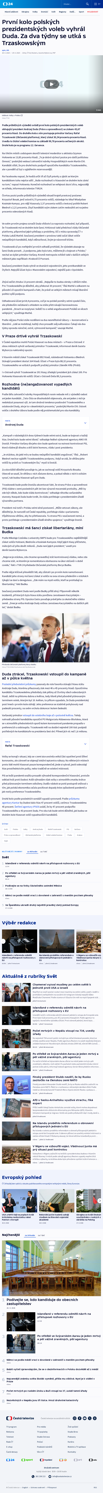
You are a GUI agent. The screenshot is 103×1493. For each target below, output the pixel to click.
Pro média (41, 1426)
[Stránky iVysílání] (46, 1459)
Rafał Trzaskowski (54, 829)
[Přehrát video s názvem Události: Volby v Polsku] (51, 84)
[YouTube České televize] (85, 1418)
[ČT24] (8, 4)
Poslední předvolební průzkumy (19, 684)
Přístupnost (52, 1487)
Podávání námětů (44, 1447)
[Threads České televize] (95, 1418)
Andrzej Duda (38, 829)
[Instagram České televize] (75, 1418)
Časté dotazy (11, 1452)
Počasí (40, 1442)
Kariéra (71, 1442)
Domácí (44, 11)
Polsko (15, 829)
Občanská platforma (33, 835)
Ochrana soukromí (38, 1487)
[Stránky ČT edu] (93, 1459)
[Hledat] (87, 4)
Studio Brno (73, 1431)
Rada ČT (9, 1442)
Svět (54, 11)
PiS (68, 829)
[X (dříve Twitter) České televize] (90, 1418)
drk (7, 50)
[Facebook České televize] (80, 1418)
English (25, 1487)
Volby (35, 11)
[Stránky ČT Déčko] (63, 1459)
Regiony (62, 11)
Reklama (10, 1431)
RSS (95, 1487)
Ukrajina (25, 11)
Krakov (79, 835)
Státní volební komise (54, 835)
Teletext (10, 1437)
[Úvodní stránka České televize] (20, 1418)
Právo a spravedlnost (12, 835)
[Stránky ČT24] (10, 1459)
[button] (51, 84)
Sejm (6, 841)
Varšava (77, 829)
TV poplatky (42, 1431)
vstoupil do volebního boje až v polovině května (48, 715)
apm (4, 50)
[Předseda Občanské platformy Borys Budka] (45, 637)
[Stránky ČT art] (78, 1459)
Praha (70, 835)
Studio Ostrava (43, 1437)
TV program (11, 1426)
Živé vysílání (73, 1426)
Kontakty (72, 1452)
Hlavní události (11, 11)
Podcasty (72, 1437)
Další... (72, 11)
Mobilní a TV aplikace (77, 1447)
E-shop (9, 1447)
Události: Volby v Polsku (11, 115)
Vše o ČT (40, 1452)
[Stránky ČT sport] (27, 1459)
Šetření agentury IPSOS (27, 806)
